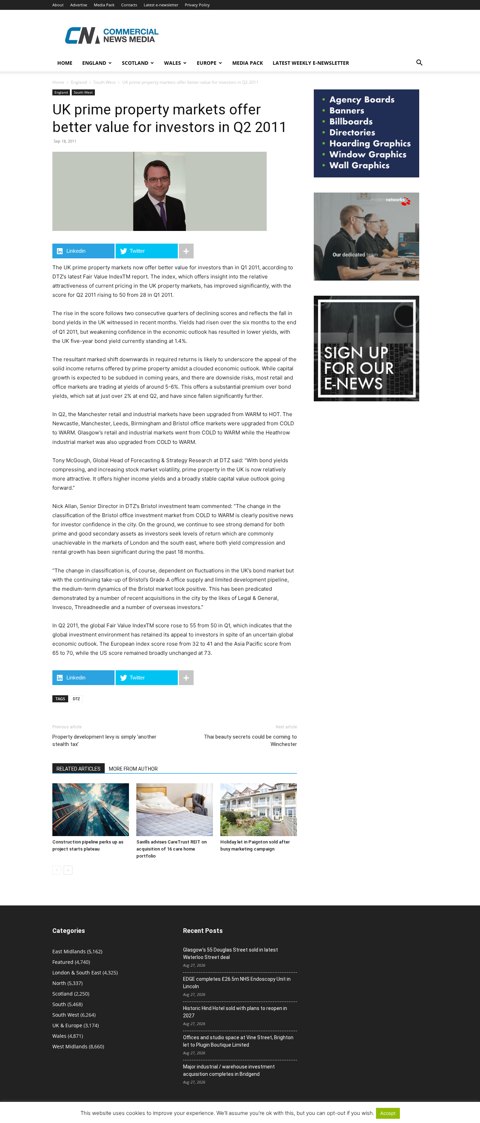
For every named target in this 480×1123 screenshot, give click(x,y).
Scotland (135, 62)
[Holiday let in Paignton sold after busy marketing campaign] (258, 809)
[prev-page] (56, 870)
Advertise (78, 4)
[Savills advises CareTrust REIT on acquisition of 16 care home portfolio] (174, 809)
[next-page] (68, 870)
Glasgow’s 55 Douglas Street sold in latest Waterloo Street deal (230, 953)
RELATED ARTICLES (78, 769)
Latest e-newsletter (161, 4)
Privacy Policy (197, 4)
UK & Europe (67, 1025)
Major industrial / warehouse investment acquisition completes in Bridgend (229, 1070)
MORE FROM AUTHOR (133, 769)
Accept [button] (388, 1113)
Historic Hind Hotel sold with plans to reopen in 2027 (235, 1011)
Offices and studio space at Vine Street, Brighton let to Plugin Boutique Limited (238, 1041)
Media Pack (104, 4)
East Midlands (69, 951)
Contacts (129, 4)
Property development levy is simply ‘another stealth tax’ (104, 740)
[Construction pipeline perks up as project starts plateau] (90, 809)
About (58, 4)
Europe (206, 62)
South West (104, 82)
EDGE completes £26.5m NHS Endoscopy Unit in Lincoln (237, 982)
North (59, 983)
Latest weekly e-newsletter (311, 62)
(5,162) (77, 951)
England (79, 82)
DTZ (76, 698)
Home (64, 62)
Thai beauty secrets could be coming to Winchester (250, 740)
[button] (419, 63)
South (59, 1004)
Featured (62, 962)
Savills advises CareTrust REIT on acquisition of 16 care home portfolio (171, 849)
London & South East (76, 972)
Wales (172, 62)
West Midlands (69, 1046)
